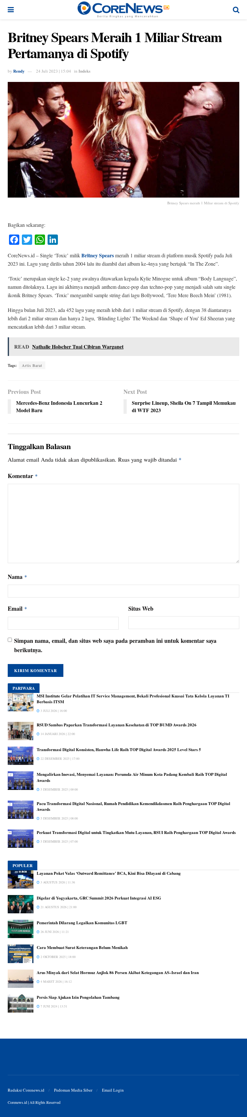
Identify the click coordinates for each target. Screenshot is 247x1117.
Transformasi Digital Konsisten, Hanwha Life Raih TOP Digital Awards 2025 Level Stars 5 (119, 749)
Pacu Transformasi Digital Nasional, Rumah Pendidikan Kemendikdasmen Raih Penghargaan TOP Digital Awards (133, 806)
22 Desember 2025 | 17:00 (59, 758)
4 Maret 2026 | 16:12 (56, 981)
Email (17, 608)
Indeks (84, 71)
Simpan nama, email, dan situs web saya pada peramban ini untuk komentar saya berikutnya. (115, 645)
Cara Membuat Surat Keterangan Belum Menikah (82, 947)
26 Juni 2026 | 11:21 (54, 931)
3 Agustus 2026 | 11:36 (57, 882)
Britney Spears (97, 255)
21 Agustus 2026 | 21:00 (58, 907)
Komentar (23, 476)
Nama (17, 576)
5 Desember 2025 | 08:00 (59, 818)
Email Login (113, 1090)
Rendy (19, 71)
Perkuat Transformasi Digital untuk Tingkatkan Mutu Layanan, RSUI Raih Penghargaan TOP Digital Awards (136, 832)
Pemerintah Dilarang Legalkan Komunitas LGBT (82, 922)
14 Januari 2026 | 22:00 (57, 733)
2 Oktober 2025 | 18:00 (58, 956)
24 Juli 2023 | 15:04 (53, 71)
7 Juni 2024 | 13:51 (53, 1006)
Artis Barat (32, 365)
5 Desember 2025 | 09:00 (59, 789)
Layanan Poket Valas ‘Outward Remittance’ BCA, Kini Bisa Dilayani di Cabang (109, 873)
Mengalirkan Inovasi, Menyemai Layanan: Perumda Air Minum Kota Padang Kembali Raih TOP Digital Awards (132, 777)
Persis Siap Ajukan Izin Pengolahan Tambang (78, 997)
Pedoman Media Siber (73, 1090)
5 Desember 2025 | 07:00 (59, 841)
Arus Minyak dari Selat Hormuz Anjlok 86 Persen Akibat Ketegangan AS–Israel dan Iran (118, 972)
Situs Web (140, 608)
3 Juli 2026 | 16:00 (53, 710)
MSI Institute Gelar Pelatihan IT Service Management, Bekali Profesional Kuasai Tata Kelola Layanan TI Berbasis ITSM (133, 699)
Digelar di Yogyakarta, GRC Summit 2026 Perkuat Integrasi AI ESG (99, 898)
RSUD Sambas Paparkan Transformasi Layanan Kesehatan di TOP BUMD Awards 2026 (117, 725)
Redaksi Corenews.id (26, 1090)
